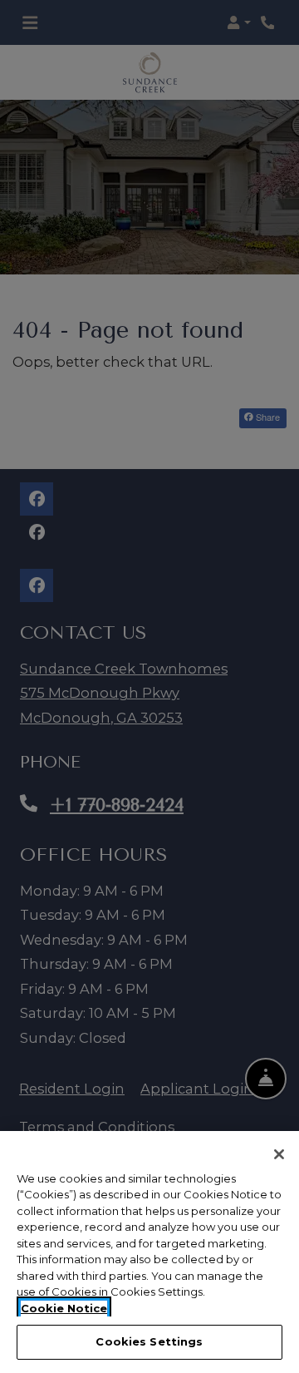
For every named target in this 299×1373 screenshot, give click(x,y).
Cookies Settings (149, 1341)
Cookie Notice (64, 1308)
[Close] (279, 1154)
